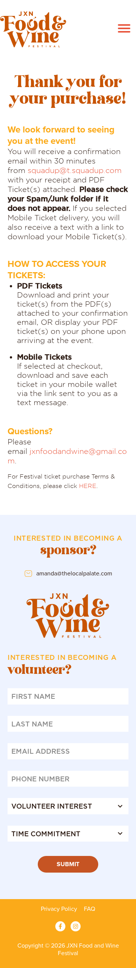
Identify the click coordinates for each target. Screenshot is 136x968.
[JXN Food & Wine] (33, 29)
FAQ (89, 909)
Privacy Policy (59, 909)
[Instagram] (75, 926)
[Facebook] (60, 926)
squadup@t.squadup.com (75, 170)
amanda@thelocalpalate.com (74, 573)
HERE (87, 486)
